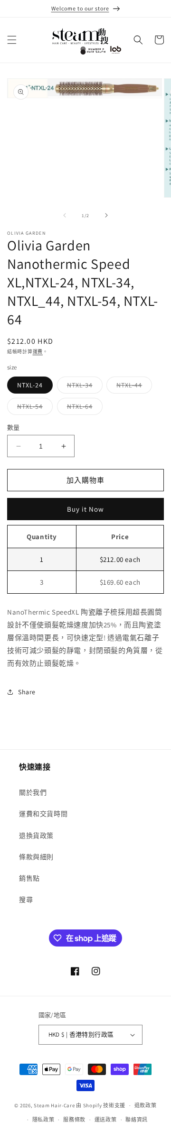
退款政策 (145, 1105)
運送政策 (106, 1119)
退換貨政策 (36, 835)
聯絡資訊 (136, 1119)
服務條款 (74, 1119)
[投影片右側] (106, 215)
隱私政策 (43, 1119)
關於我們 (33, 792)
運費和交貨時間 (43, 813)
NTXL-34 (83, 387)
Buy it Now (85, 509)
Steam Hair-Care (54, 1105)
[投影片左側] (64, 215)
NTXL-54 (33, 408)
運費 (38, 352)
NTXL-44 (132, 387)
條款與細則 (36, 857)
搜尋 (26, 899)
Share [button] (27, 692)
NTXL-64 (83, 408)
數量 (13, 427)
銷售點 (29, 878)
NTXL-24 (30, 385)
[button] (11, 39)
